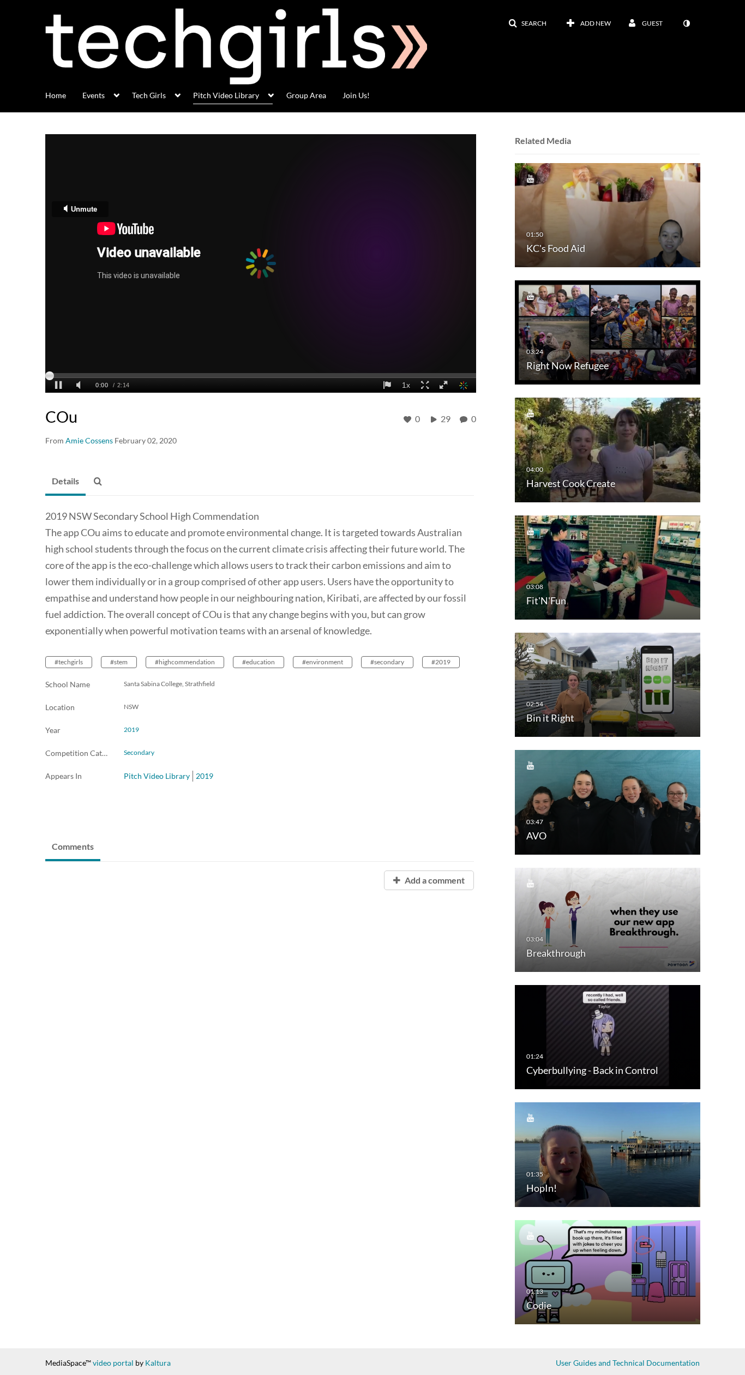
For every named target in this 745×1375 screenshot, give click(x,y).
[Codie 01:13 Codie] (607, 1271)
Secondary (139, 752)
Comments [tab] (73, 846)
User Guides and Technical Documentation (628, 1362)
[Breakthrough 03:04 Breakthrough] (607, 919)
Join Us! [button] (356, 95)
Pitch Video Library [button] (226, 95)
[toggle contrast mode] (686, 23)
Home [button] (55, 95)
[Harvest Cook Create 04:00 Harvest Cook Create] (607, 449)
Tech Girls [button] (149, 95)
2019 (131, 729)
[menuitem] (63, 94)
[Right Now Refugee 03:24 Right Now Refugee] (607, 332)
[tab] (65, 481)
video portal (113, 1362)
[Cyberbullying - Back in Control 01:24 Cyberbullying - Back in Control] (607, 1036)
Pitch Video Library (157, 775)
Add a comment (434, 880)
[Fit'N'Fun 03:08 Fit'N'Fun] (607, 566)
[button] (527, 23)
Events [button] (93, 95)
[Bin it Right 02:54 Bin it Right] (607, 684)
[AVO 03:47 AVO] (607, 801)
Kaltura (158, 1362)
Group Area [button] (306, 95)
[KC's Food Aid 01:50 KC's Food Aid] (607, 214)
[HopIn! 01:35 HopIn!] (607, 1154)
